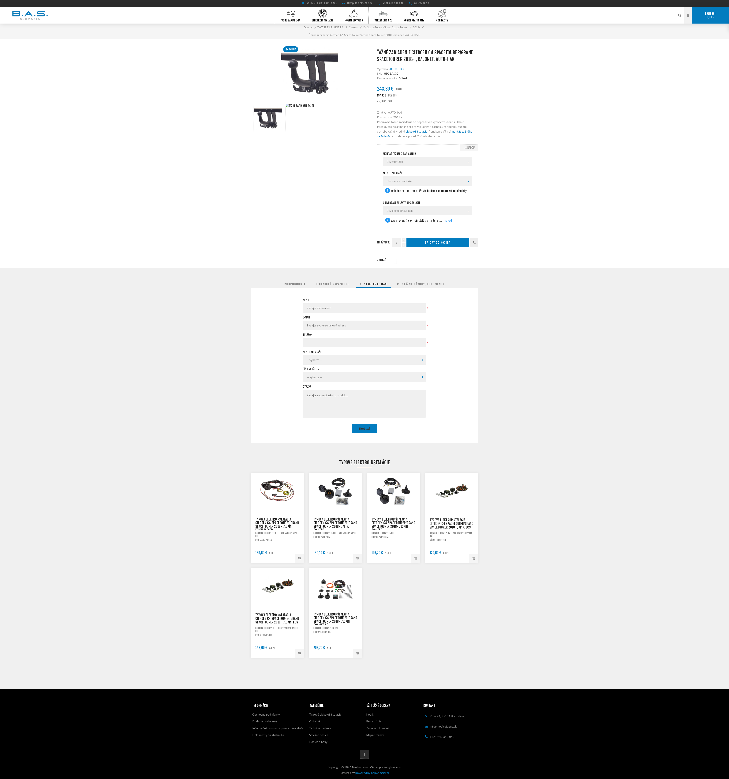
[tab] (295, 284)
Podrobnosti (294, 284)
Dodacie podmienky (265, 721)
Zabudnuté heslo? (377, 728)
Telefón (307, 335)
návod (448, 220)
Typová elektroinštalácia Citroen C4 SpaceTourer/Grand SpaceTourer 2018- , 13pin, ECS (277, 618)
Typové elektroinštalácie (325, 714)
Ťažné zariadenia (320, 728)
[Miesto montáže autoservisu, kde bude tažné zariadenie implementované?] (388, 191)
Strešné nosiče (318, 735)
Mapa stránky (375, 735)
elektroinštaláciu (416, 131)
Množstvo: (383, 242)
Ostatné (314, 721)
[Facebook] (364, 754)
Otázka (307, 386)
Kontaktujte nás (373, 284)
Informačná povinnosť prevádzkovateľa (277, 728)
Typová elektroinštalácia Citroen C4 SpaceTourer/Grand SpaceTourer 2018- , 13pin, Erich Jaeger (277, 524)
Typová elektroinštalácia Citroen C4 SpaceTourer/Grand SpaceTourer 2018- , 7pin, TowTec (335, 524)
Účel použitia (311, 369)
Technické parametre (333, 284)
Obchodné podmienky (266, 714)
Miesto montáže (392, 173)
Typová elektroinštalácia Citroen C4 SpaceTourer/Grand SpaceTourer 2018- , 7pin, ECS (451, 523)
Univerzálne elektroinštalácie (401, 203)
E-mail (306, 317)
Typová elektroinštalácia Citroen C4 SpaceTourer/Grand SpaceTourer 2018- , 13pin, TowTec (393, 524)
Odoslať (364, 429)
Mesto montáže (312, 352)
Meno (306, 300)
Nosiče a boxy (318, 741)
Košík (710, 15)
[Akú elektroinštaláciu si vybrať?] (388, 220)
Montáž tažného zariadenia (399, 154)
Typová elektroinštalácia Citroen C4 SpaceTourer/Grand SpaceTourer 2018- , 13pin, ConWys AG (335, 619)
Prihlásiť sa (691, 15)
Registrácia (373, 721)
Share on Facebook (393, 260)
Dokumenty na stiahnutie (268, 735)
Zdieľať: (382, 260)
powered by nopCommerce (372, 772)
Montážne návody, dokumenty (421, 284)
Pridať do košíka (437, 242)
